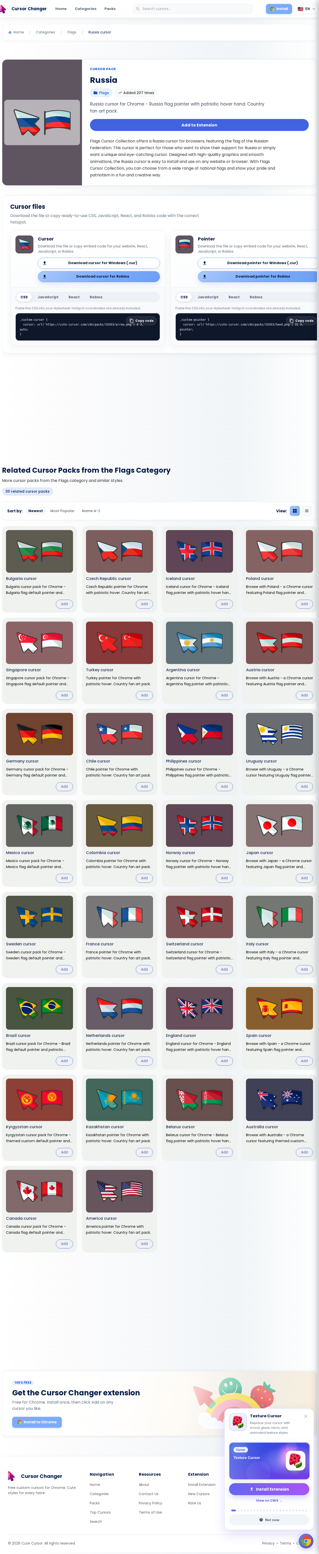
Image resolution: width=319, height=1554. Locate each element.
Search (96, 1521)
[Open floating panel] (306, 1541)
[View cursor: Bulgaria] (39, 569)
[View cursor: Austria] (279, 661)
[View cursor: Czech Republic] (119, 569)
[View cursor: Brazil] (39, 1026)
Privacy (268, 1543)
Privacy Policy (150, 1503)
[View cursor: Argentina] (199, 661)
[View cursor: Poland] (279, 569)
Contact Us (149, 1493)
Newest (35, 510)
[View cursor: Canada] (39, 1209)
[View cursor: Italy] (279, 935)
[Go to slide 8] (257, 1510)
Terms (285, 1543)
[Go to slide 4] (244, 1510)
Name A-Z (91, 510)
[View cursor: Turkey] (119, 661)
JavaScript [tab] (48, 297)
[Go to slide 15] (280, 1510)
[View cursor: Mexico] (39, 843)
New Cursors (199, 1493)
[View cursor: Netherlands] (119, 1026)
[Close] (306, 1416)
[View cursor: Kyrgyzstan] (39, 1118)
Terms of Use (150, 1512)
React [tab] (74, 297)
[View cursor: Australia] (279, 1118)
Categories (85, 8)
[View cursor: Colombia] (119, 843)
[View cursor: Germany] (39, 752)
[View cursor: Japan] (279, 843)
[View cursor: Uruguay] (279, 752)
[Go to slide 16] (283, 1510)
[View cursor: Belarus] (199, 1118)
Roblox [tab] (96, 297)
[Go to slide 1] (232, 1510)
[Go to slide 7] (254, 1510)
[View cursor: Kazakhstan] (119, 1118)
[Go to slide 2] (237, 1510)
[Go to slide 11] (267, 1510)
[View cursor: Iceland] (199, 569)
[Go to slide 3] (241, 1510)
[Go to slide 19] (293, 1510)
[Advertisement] (159, 407)
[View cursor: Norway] (199, 843)
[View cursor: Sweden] (39, 935)
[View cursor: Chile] (119, 752)
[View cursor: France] (119, 935)
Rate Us (194, 1503)
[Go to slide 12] (270, 1510)
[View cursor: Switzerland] (199, 935)
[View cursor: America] (119, 1209)
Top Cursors (100, 1512)
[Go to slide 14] (277, 1510)
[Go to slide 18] (290, 1510)
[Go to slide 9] (261, 1510)
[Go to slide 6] (251, 1510)
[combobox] (193, 9)
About (144, 1484)
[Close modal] (215, 745)
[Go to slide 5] (248, 1510)
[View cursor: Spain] (279, 1026)
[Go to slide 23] (306, 1510)
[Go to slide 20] (296, 1510)
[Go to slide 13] (274, 1510)
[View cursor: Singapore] (39, 661)
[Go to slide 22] (303, 1510)
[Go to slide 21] (300, 1510)
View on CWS (267, 1500)
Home (61, 8)
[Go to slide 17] (287, 1510)
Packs (110, 8)
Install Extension (202, 1484)
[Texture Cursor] (269, 1461)
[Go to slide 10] (264, 1510)
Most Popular (62, 510)
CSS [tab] (24, 297)
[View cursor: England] (199, 1026)
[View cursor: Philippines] (199, 752)
